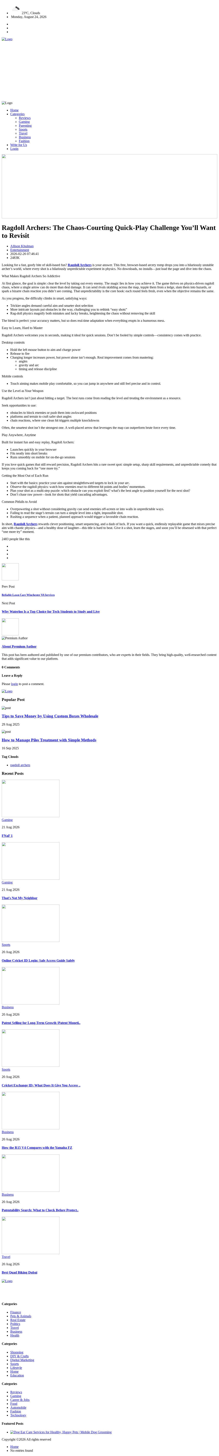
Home (14, 110)
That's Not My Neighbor (19, 898)
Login (14, 149)
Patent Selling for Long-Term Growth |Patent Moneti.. (41, 1023)
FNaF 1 (7, 836)
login (14, 684)
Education (17, 1375)
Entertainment (19, 250)
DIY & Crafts (19, 1356)
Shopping (16, 1352)
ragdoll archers (20, 765)
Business (25, 137)
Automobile (18, 1407)
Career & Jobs (20, 1400)
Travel (23, 133)
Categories (17, 114)
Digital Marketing (22, 1360)
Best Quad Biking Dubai (19, 1272)
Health (14, 1335)
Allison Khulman (22, 246)
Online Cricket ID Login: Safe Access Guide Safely (38, 960)
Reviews (25, 118)
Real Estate (17, 1320)
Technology (18, 1415)
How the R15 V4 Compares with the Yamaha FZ (37, 1147)
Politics (15, 1324)
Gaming (24, 122)
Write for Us (18, 145)
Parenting (25, 125)
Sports (23, 129)
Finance (15, 1312)
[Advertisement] (109, 71)
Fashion (24, 141)
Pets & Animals (20, 1316)
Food (13, 1403)
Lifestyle (16, 1368)
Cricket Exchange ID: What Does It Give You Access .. (41, 1085)
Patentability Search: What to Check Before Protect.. (40, 1210)
